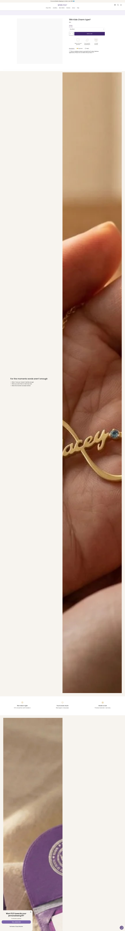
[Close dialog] (31, 912)
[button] (48, 8)
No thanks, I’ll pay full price (16, 926)
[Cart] (120, 5)
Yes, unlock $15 (16, 922)
